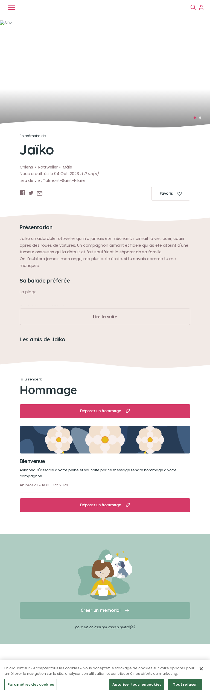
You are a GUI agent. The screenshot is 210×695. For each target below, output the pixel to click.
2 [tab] (202, 119)
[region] (105, 677)
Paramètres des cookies (30, 684)
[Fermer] (201, 669)
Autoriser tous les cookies (136, 684)
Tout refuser (185, 684)
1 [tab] (196, 119)
